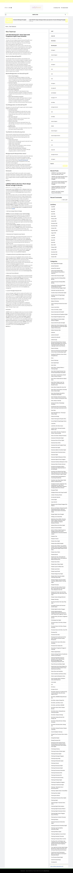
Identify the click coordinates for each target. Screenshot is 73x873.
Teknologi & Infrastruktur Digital (57, 760)
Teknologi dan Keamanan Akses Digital (58, 797)
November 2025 (54, 225)
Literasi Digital (54, 499)
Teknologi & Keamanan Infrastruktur (58, 770)
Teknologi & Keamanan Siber (56, 772)
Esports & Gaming (54, 348)
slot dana (53, 102)
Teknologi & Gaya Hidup (55, 758)
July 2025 (53, 235)
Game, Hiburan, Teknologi (56, 400)
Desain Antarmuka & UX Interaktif (57, 312)
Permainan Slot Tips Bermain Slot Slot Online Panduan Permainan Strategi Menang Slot (58, 638)
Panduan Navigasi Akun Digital (57, 573)
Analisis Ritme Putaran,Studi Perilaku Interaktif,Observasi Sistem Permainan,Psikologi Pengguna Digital (58, 287)
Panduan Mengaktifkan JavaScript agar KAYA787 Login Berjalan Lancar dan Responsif (58, 188)
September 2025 (54, 230)
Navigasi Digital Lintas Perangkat (57, 514)
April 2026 (53, 213)
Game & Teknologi (54, 360)
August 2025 (53, 232)
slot (52, 59)
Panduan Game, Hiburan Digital (57, 564)
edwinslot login (54, 339)
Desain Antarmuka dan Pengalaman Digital (59, 314)
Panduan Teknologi (54, 599)
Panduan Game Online (55, 561)
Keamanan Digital (54, 454)
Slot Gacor (53, 686)
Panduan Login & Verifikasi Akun (57, 566)
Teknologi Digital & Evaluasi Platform (58, 808)
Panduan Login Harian (55, 569)
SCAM (52, 126)
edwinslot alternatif (55, 334)
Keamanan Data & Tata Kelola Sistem (58, 452)
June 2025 (53, 237)
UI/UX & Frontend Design (56, 859)
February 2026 (54, 218)
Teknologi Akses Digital (55, 793)
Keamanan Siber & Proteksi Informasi (58, 464)
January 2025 (53, 249)
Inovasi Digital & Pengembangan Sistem (58, 421)
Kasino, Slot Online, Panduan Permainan (58, 435)
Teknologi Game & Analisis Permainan (58, 817)
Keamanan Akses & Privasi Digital (57, 440)
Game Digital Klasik (55, 362)
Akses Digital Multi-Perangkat (57, 263)
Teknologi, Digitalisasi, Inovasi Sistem (58, 834)
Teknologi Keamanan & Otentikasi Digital (59, 825)
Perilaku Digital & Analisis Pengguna (58, 609)
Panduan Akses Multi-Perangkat (57, 543)
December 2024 (54, 252)
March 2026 (53, 216)
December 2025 (54, 223)
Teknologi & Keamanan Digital (57, 765)
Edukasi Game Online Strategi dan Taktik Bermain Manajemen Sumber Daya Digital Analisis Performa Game (59, 326)
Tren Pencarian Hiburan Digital (57, 857)
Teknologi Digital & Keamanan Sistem (58, 811)
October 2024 (53, 256)
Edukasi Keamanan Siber (56, 330)
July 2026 (53, 206)
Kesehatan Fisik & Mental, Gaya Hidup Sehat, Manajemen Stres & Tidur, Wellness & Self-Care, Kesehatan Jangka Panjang (59, 473)
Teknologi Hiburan (54, 819)
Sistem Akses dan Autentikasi (57, 671)
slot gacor (53, 50)
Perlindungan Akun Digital (56, 620)
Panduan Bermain (54, 554)
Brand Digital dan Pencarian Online (57, 298)
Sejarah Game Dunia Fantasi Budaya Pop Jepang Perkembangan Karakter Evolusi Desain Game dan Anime (59, 668)
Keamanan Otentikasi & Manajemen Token (59, 461)
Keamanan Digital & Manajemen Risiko (58, 457)
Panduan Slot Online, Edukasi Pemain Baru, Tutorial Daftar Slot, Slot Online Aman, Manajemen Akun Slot (58, 588)
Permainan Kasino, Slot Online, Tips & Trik (59, 629)
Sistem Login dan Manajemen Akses (58, 676)
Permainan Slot (54, 632)
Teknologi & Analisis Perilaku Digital (58, 751)
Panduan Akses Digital (55, 541)
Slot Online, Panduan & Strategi (57, 714)
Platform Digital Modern (55, 651)
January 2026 (53, 221)
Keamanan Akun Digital (55, 447)
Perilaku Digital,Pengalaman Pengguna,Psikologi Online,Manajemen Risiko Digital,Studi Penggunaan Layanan (59, 613)
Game (52, 358)
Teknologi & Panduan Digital (56, 779)
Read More (8, 180)
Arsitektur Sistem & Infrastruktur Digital (58, 292)
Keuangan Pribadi (54, 490)
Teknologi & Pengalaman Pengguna (58, 782)
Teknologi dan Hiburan (55, 795)
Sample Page (35, 14)
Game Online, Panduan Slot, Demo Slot (58, 387)
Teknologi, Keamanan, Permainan (57, 836)
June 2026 (53, 209)
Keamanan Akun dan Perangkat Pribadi (58, 445)
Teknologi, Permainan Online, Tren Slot (58, 838)
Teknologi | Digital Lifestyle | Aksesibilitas (59, 790)
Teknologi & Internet (55, 763)
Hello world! (65, 199)
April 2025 (53, 242)
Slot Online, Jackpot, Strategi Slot (57, 700)
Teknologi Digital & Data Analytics (57, 806)
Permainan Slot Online (55, 634)
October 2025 (53, 228)
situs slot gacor (54, 55)
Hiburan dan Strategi (55, 416)
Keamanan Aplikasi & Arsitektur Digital (58, 449)
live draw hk (53, 88)
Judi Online (53, 423)
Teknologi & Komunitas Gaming (57, 777)
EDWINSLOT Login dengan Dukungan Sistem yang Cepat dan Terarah (49, 1)
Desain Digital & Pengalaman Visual (58, 316)
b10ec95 (8, 38)
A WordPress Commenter (56, 199)
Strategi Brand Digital (55, 737)
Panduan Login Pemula (55, 571)
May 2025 (53, 240)
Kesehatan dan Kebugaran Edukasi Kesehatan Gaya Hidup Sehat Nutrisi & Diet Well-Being (58, 468)
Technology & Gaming (55, 748)
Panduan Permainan (55, 584)
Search (52, 163)
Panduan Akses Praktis (55, 552)
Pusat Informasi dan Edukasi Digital (58, 664)
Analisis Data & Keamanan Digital (57, 275)
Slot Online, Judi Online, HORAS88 (57, 705)
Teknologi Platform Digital (56, 831)
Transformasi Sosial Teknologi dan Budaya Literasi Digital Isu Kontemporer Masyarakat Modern (58, 853)
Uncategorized (54, 862)
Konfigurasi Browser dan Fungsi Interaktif (59, 492)
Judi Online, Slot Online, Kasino (57, 425)
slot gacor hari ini (54, 107)
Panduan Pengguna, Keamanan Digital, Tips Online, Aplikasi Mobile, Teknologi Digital (58, 581)
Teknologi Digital (54, 800)
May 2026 (53, 211)
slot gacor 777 (54, 97)
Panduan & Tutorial (54, 538)
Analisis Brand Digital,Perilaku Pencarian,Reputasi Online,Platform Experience (58, 272)
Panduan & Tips (54, 536)
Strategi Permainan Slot (55, 740)
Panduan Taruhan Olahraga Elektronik (58, 597)
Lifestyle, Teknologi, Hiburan (56, 494)
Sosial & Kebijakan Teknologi (56, 731)
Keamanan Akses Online (55, 442)
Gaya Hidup (53, 410)
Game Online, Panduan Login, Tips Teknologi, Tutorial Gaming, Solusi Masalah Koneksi (57, 383)
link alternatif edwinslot (55, 497)
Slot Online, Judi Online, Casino (57, 702)
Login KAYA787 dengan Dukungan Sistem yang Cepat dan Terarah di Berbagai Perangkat (27, 19)
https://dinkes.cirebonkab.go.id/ (56, 866)
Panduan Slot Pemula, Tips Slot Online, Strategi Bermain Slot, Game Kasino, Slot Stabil (59, 593)
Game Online (53, 365)
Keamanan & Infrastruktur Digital (57, 438)
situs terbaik (53, 682)
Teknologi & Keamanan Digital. (57, 768)
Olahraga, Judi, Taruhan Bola (56, 516)
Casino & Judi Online (55, 307)
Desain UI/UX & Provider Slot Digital (58, 322)
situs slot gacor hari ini (55, 135)
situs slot (53, 149)
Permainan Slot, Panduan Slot (56, 645)
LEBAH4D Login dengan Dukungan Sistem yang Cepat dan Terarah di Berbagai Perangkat (59, 178)
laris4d (13, 208)
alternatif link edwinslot (55, 268)
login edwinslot (54, 502)
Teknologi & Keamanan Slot (56, 775)
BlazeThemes (46, 870)
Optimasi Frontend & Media (56, 527)
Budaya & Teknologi (55, 301)
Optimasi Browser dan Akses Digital (58, 525)
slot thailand (53, 92)
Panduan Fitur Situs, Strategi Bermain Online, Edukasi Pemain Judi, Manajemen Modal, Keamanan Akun (59, 558)
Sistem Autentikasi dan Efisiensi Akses (58, 673)
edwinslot (53, 332)
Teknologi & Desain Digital (56, 753)
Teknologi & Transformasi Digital (57, 784)
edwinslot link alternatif (55, 337)
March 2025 (53, 244)
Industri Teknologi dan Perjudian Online (58, 418)
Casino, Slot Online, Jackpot (56, 309)
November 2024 (54, 254)
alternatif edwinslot (55, 266)
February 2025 (54, 247)
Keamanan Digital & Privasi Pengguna (58, 459)
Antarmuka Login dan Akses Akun (57, 290)
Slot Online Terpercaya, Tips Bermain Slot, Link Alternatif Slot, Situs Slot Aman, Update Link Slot (59, 693)
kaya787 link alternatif (23, 160)
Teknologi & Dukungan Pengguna (57, 756)
